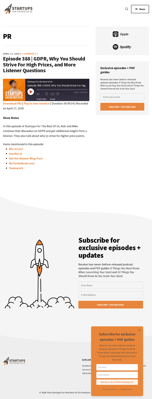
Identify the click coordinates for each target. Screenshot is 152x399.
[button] (126, 9)
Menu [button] (142, 9)
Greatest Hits (88, 365)
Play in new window (36, 103)
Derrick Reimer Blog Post (26, 158)
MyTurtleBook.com (21, 163)
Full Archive (87, 373)
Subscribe (41, 99)
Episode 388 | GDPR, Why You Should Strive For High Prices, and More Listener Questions (44, 64)
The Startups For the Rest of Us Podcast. (69, 392)
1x (52, 94)
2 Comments (29, 53)
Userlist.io (15, 153)
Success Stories (89, 369)
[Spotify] (122, 47)
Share (52, 99)
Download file (12, 103)
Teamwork (16, 168)
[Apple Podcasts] (122, 34)
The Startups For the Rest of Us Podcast (18, 9)
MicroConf (16, 149)
